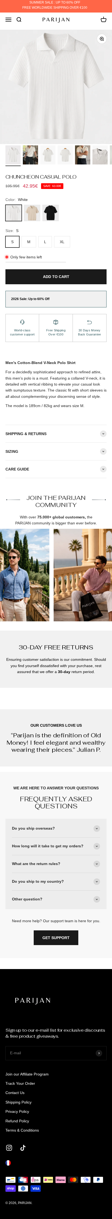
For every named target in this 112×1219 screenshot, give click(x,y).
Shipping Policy (18, 1102)
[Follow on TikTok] (23, 1147)
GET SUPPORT (56, 938)
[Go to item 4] (65, 155)
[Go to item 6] (100, 155)
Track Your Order (20, 1083)
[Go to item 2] (30, 155)
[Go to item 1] (13, 155)
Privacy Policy (17, 1111)
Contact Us (14, 1092)
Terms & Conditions (22, 1130)
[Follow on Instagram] (9, 1147)
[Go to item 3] (47, 155)
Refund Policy (17, 1121)
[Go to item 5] (82, 155)
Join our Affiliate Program (27, 1074)
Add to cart (56, 276)
